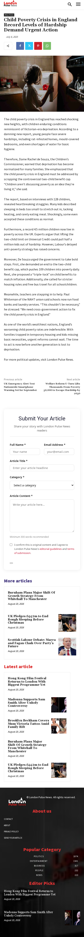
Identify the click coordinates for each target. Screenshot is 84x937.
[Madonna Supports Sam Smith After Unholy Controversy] (58, 704)
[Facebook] (20, 46)
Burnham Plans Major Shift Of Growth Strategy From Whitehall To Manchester (31, 596)
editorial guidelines (51, 549)
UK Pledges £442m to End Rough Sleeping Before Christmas (28, 619)
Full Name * (18, 445)
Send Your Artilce (13, 837)
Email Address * (54, 445)
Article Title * (19, 461)
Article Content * (21, 496)
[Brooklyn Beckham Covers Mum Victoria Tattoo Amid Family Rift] (58, 726)
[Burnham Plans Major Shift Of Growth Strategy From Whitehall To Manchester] (67, 599)
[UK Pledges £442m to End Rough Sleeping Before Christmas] (67, 623)
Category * (17, 477)
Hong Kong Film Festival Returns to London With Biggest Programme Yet (27, 682)
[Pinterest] (38, 46)
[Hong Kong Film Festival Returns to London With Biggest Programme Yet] (58, 683)
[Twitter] (29, 46)
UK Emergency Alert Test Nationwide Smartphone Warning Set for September (20, 387)
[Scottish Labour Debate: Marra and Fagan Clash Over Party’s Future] (67, 646)
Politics (9, 15)
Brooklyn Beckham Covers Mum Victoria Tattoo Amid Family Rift (28, 724)
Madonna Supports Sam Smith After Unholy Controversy (26, 703)
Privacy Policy (11, 831)
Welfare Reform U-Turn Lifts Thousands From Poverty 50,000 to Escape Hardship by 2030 (62, 388)
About (7, 825)
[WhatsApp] (47, 46)
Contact (8, 819)
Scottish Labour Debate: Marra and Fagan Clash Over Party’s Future (32, 643)
